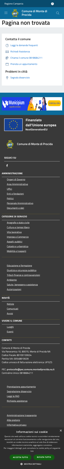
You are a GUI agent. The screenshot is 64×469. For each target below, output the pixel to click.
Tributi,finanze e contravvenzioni (23, 275)
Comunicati (12, 308)
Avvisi (10, 313)
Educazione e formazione (19, 265)
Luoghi (10, 327)
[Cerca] (58, 13)
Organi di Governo (16, 179)
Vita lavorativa (14, 232)
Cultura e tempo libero (18, 227)
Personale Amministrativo (20, 203)
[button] (32, 463)
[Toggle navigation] (6, 13)
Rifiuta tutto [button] (44, 457)
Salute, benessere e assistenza (22, 284)
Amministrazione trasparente (22, 415)
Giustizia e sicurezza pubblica (21, 270)
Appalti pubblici (14, 241)
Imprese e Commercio (18, 237)
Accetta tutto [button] (20, 457)
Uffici (9, 189)
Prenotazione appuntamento (21, 386)
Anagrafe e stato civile (18, 222)
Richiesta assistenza (17, 401)
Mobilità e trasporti (16, 251)
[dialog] (32, 448)
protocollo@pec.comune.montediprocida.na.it (30, 369)
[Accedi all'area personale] (52, 3)
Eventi (10, 331)
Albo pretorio (13, 420)
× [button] (61, 431)
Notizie (10, 304)
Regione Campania (13, 3)
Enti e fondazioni (15, 193)
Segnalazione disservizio (19, 391)
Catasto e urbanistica (17, 246)
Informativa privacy (16, 425)
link (32, 451)
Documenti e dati (15, 208)
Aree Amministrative (17, 184)
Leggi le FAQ (13, 396)
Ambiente (12, 280)
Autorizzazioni (14, 289)
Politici (10, 198)
